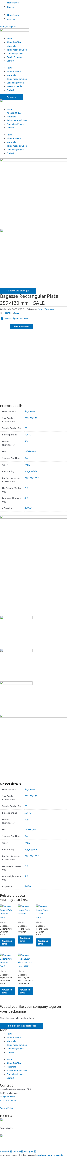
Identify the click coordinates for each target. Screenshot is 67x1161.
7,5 (25, 488)
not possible (30, 471)
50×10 (27, 434)
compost (9, 313)
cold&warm (30, 451)
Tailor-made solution (17, 49)
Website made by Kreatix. (50, 1155)
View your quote (8, 26)
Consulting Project (15, 53)
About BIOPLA (14, 42)
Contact (10, 60)
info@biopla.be (7, 1096)
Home (10, 38)
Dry (26, 458)
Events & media (14, 57)
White (27, 464)
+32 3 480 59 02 (8, 1100)
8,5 (25, 498)
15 (25, 428)
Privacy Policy (6, 1108)
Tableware (49, 309)
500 (26, 441)
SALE (16, 313)
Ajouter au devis (21, 326)
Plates (40, 309)
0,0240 (27, 508)
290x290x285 (31, 478)
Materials (11, 46)
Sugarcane (29, 411)
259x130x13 (30, 418)
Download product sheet (16, 318)
